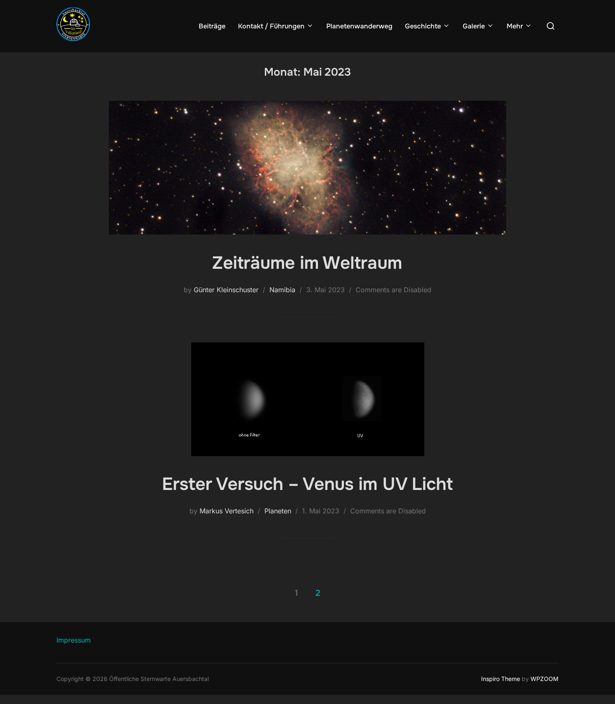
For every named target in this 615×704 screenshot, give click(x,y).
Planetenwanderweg (359, 26)
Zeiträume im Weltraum (307, 263)
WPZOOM (544, 678)
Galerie (474, 26)
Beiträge (212, 26)
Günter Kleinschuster (226, 290)
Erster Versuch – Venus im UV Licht (307, 484)
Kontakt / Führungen (271, 26)
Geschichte (423, 26)
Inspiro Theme (500, 678)
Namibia (282, 290)
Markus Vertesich (227, 511)
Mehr (515, 26)
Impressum (73, 640)
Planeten (277, 511)
